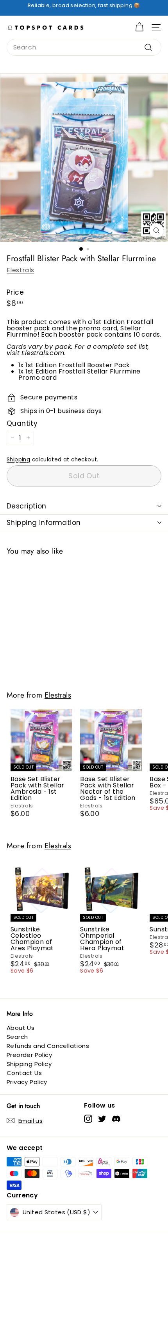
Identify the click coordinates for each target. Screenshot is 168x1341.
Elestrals (20, 270)
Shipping (18, 459)
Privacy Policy (27, 1082)
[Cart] (139, 27)
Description (26, 506)
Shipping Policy (29, 1064)
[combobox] (84, 47)
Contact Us (24, 1073)
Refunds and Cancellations (48, 1046)
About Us (20, 1028)
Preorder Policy (29, 1055)
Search (17, 1037)
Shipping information (44, 522)
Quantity (22, 423)
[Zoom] (156, 230)
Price (15, 292)
